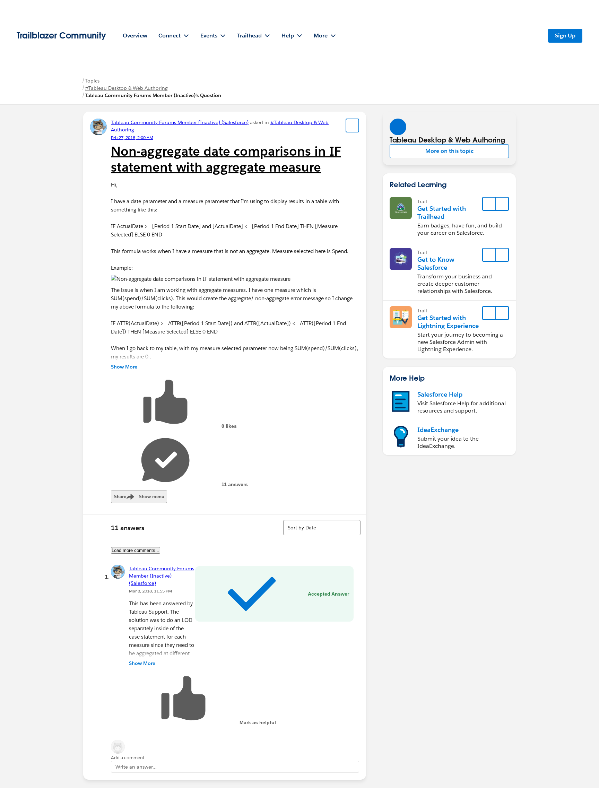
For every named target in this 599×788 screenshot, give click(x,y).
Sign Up (565, 35)
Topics (92, 81)
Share (139, 496)
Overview (135, 35)
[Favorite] (352, 125)
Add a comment (128, 758)
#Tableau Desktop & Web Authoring (126, 88)
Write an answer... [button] (136, 767)
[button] (449, 151)
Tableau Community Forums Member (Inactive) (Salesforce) (180, 122)
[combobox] (322, 527)
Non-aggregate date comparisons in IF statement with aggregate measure (226, 159)
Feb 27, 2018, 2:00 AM (132, 137)
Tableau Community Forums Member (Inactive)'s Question (153, 95)
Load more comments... (135, 550)
